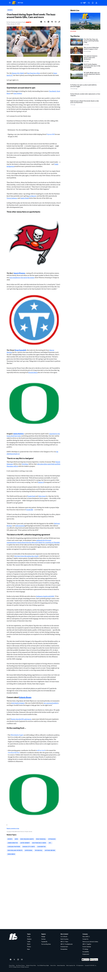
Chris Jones (42, 496)
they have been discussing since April (26, 556)
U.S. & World (64, 936)
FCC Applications (80, 965)
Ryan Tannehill (20, 350)
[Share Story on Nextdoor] (52, 21)
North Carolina (64, 939)
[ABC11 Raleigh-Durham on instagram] (18, 959)
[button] (9, 2)
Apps (28, 949)
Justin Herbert (18, 434)
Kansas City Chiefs (18, 73)
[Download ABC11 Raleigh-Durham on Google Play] (94, 959)
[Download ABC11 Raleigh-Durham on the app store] (85, 959)
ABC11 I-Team (64, 941)
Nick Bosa (25, 464)
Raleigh (43, 936)
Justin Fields (25, 198)
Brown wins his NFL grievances (21, 719)
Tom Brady (52, 91)
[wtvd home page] (13, 936)
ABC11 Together (86, 944)
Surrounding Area (46, 944)
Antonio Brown (25, 697)
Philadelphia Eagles (17, 735)
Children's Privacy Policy (31, 965)
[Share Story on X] (44, 21)
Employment (85, 954)
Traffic (28, 941)
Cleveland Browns (14, 752)
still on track (41, 750)
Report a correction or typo (13, 828)
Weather (29, 939)
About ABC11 (86, 936)
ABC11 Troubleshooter (67, 944)
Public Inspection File (70, 965)
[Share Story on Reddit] (48, 21)
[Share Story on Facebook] (41, 21)
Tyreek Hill (29, 510)
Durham (43, 939)
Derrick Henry (33, 372)
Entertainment (64, 946)
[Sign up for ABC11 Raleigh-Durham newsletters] (21, 959)
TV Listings (85, 949)
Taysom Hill (51, 134)
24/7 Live (20, 3)
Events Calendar (86, 946)
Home (28, 936)
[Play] (85, 21)
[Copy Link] (59, 21)
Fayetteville (44, 941)
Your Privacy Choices (20, 965)
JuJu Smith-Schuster (18, 703)
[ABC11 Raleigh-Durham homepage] (14, 3)
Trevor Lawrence (12, 198)
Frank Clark (31, 496)
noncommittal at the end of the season (21, 277)
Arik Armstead (20, 526)
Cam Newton (17, 93)
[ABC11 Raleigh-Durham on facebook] (10, 959)
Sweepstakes (64, 949)
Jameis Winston (19, 273)
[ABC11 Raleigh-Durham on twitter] (14, 959)
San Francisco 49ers (33, 73)
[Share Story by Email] (55, 21)
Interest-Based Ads (61, 965)
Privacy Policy (12, 965)
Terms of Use (53, 965)
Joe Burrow (32, 196)
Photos (29, 946)
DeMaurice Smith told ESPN (45, 596)
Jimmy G (41, 482)
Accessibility (85, 951)
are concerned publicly (51, 703)
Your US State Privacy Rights (43, 965)
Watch (28, 944)
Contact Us (85, 939)
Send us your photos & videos (90, 941)
